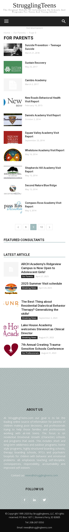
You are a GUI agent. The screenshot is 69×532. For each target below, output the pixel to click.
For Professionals (30, 353)
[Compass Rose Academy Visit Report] (13, 207)
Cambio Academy (35, 80)
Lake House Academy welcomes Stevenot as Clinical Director (42, 329)
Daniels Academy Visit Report (43, 115)
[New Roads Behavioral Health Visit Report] (13, 102)
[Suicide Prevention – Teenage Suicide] (13, 49)
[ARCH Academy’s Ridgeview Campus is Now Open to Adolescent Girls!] (11, 269)
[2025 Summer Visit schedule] (11, 289)
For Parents (20, 32)
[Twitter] (44, 500)
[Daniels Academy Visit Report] (13, 119)
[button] (64, 21)
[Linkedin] (34, 500)
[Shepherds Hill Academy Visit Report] (13, 172)
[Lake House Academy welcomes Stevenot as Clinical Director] (11, 330)
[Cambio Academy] (13, 84)
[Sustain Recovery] (13, 67)
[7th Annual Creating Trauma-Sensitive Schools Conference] (11, 350)
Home (7, 32)
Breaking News (29, 288)
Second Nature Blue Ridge (41, 185)
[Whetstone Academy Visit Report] (13, 155)
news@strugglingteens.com (41, 475)
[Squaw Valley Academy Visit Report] (13, 137)
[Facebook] (24, 500)
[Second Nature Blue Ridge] (13, 190)
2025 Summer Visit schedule (41, 283)
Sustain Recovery (35, 62)
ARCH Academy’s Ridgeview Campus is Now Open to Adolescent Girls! (41, 268)
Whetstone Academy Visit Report (44, 150)
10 (41, 227)
